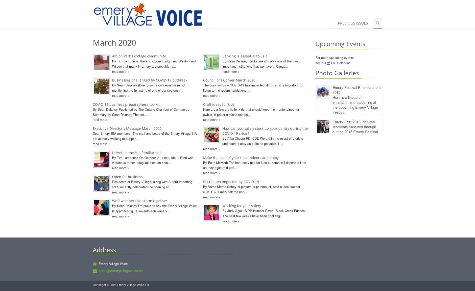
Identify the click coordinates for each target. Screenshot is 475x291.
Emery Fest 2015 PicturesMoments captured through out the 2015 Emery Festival (355, 126)
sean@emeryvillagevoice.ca (121, 270)
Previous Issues (353, 23)
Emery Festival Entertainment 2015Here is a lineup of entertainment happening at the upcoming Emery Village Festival (356, 100)
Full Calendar (340, 62)
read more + (120, 71)
